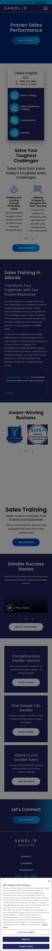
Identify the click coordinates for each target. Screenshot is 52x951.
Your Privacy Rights (26, 932)
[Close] (49, 881)
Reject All (26, 939)
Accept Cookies (26, 946)
